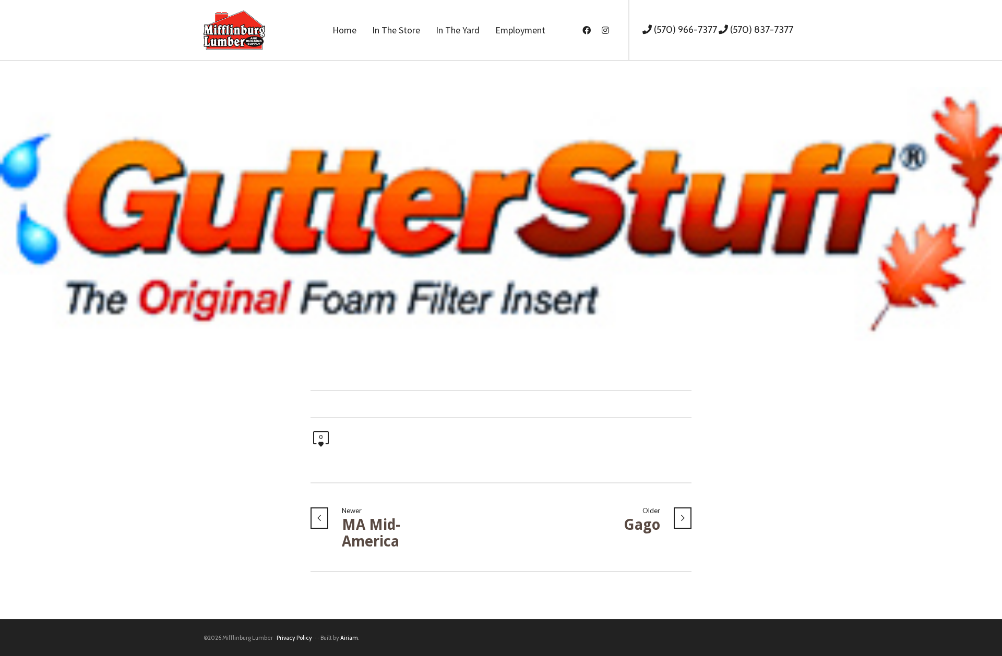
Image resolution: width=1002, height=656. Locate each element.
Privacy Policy (294, 637)
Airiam (349, 637)
